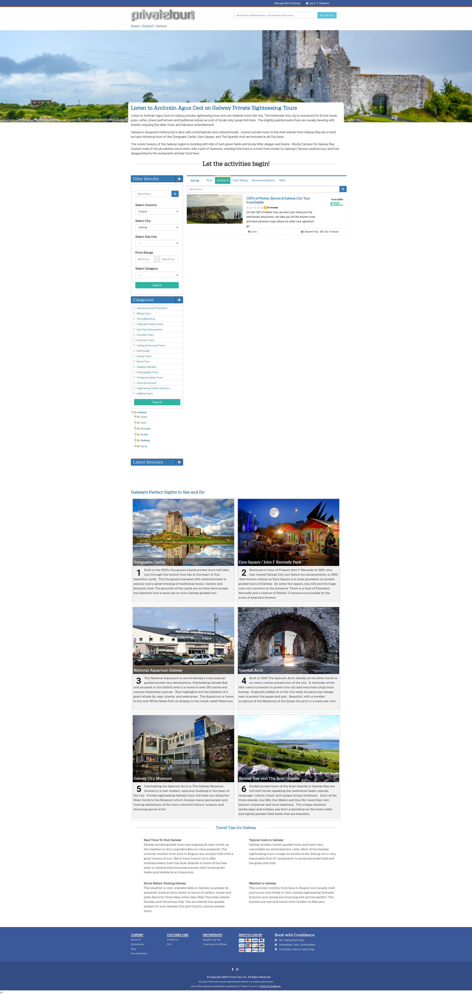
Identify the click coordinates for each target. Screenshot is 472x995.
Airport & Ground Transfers (152, 308)
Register (324, 3)
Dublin (253, 231)
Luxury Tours (144, 356)
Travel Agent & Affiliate (215, 944)
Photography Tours (148, 372)
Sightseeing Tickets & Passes (153, 388)
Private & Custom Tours (150, 377)
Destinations (137, 944)
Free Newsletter (139, 953)
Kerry (144, 446)
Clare (144, 416)
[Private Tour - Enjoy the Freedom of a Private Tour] (163, 15)
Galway (145, 440)
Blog (133, 948)
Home (135, 26)
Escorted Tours (145, 334)
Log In (312, 3)
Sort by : (195, 180)
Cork (143, 422)
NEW (282, 180)
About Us (136, 939)
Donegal (145, 428)
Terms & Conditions (270, 986)
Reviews (222, 180)
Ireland (147, 26)
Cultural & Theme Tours (150, 324)
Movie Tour (143, 361)
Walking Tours (145, 393)
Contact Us (172, 939)
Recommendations (263, 180)
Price (209, 180)
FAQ (169, 944)
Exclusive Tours (145, 340)
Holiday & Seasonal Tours (151, 345)
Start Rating (240, 180)
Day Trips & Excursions (149, 329)
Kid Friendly (143, 350)
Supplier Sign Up (212, 939)
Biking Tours (144, 313)
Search (157, 285)
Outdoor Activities (147, 366)
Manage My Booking (287, 3)
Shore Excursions (146, 382)
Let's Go (328, 15)
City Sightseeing (146, 318)
